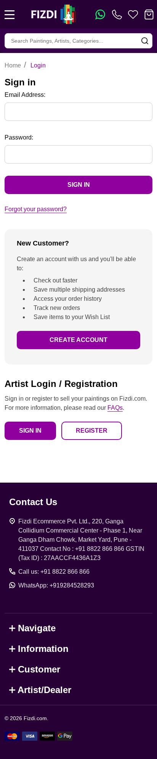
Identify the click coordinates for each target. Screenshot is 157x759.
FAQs (115, 407)
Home (13, 65)
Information (43, 648)
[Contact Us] (118, 14)
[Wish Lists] (133, 14)
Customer (39, 669)
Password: (19, 137)
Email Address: (25, 94)
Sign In (30, 430)
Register (91, 430)
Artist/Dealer (44, 690)
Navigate (37, 628)
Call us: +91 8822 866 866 (54, 571)
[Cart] (149, 14)
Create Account (78, 340)
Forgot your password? (36, 209)
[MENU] (9, 14)
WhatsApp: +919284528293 (56, 585)
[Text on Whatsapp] (100, 14)
